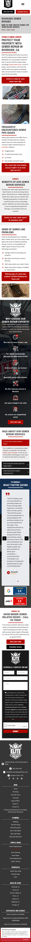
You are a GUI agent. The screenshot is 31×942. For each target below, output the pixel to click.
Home (3, 30)
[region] (15, 934)
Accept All (25, 939)
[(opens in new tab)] (15, 557)
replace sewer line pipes (10, 453)
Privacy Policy (8, 685)
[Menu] (23, 4)
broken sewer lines (14, 64)
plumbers (5, 147)
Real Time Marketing (16, 905)
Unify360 (25, 905)
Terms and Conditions (19, 685)
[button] (8, 12)
